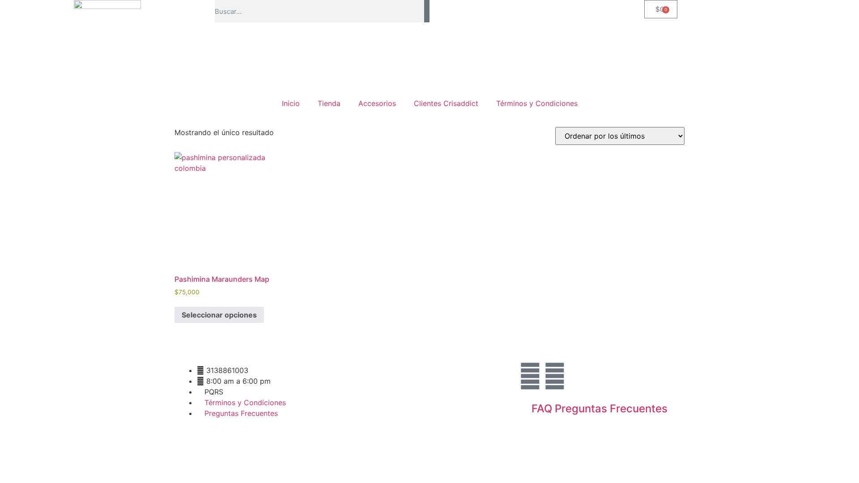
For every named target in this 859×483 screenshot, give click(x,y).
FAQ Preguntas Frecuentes (600, 408)
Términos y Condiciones (537, 103)
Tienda (329, 103)
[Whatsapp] (555, 376)
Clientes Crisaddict (446, 103)
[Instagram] (530, 376)
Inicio (291, 103)
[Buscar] (427, 11)
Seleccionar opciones (219, 314)
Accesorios (377, 103)
